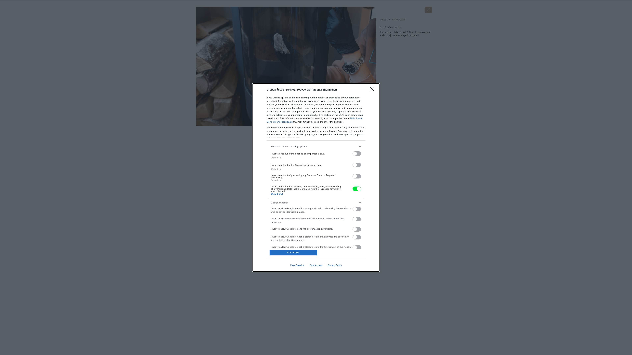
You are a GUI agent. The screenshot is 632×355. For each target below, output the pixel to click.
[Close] (373, 90)
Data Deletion (297, 265)
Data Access (316, 265)
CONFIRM (293, 252)
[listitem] (316, 146)
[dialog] (316, 177)
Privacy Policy (335, 265)
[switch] (357, 153)
